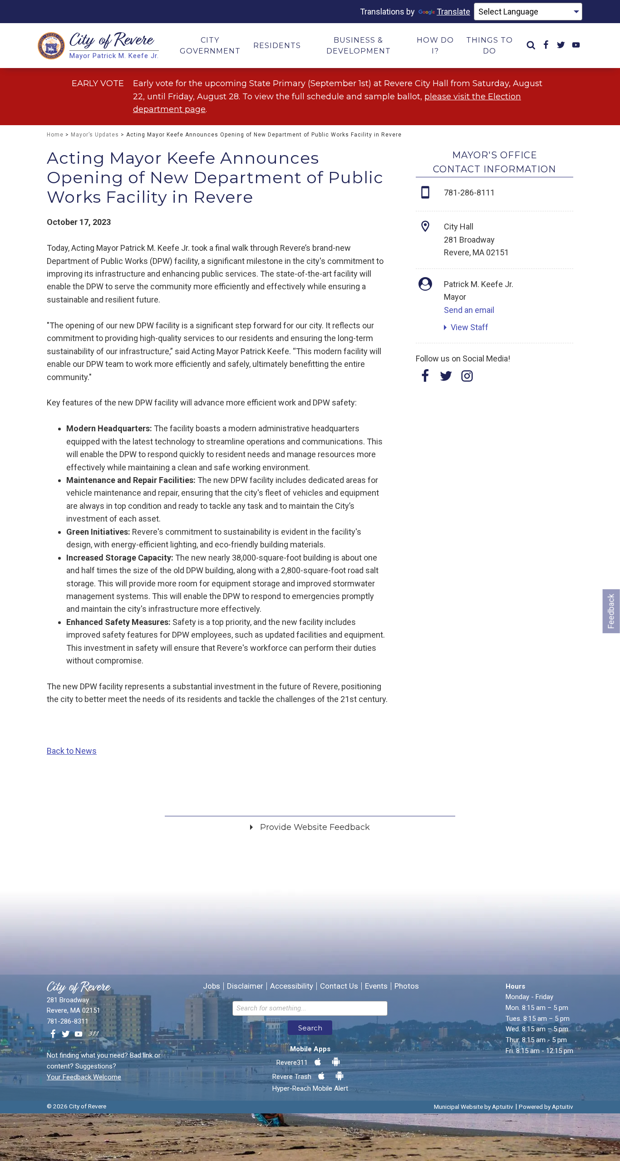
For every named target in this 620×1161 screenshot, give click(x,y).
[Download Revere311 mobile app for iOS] (317, 1062)
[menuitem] (531, 45)
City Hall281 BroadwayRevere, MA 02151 (476, 239)
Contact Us (339, 986)
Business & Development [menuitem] (358, 45)
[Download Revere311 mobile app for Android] (336, 1062)
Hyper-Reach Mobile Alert (310, 1088)
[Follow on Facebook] (425, 379)
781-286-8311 (68, 1021)
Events (376, 986)
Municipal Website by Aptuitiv (473, 1106)
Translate (453, 11)
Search (310, 1028)
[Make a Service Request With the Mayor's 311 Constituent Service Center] (93, 1034)
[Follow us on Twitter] (65, 1034)
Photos (406, 986)
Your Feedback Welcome (84, 1077)
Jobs (211, 986)
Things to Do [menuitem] (489, 45)
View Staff (469, 327)
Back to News (72, 751)
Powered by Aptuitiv (546, 1106)
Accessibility (291, 986)
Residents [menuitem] (277, 45)
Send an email (469, 310)
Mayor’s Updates (95, 135)
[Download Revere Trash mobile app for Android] (339, 1076)
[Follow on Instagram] (467, 379)
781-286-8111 (469, 192)
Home (55, 135)
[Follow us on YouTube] (78, 1034)
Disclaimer (245, 986)
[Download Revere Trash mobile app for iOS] (321, 1076)
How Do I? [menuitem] (435, 45)
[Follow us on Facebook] (53, 1034)
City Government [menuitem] (210, 45)
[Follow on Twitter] (446, 379)
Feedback (611, 611)
